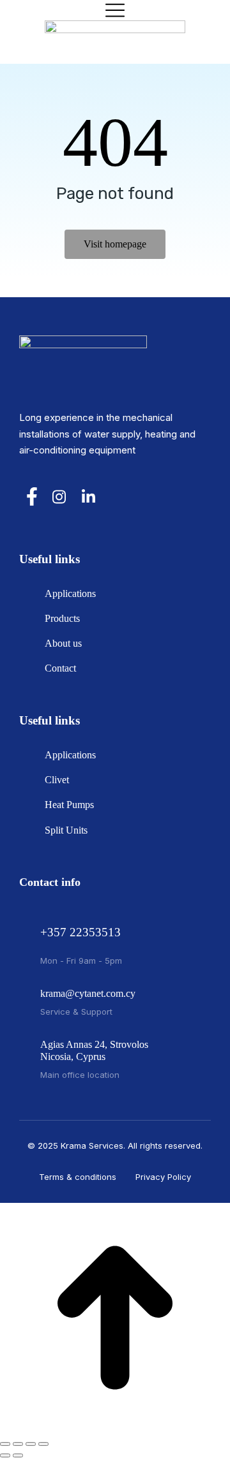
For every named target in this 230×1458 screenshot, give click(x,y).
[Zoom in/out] (43, 1444)
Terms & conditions (77, 1177)
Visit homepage (115, 244)
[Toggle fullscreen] (31, 1444)
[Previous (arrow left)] (5, 1455)
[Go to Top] (115, 1429)
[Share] (18, 1444)
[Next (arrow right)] (18, 1455)
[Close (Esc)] (5, 1444)
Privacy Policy (163, 1177)
